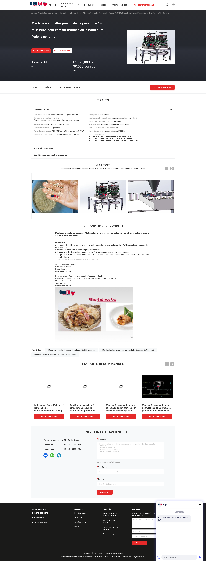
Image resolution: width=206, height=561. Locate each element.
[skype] (59, 455)
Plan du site (86, 553)
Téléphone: (102, 479)
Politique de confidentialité (114, 553)
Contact (77, 527)
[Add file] (158, 557)
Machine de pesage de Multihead (110, 521)
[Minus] (200, 504)
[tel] (65, 455)
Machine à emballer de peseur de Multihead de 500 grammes (71, 350)
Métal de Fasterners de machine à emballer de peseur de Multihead (128, 350)
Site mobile (98, 553)
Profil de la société (80, 513)
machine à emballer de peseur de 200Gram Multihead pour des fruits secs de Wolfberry (84, 408)
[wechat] (52, 455)
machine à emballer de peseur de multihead (64, 13)
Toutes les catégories (110, 534)
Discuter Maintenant (41, 50)
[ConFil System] (39, 4)
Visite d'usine (78, 517)
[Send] (200, 557)
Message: (102, 439)
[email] (45, 455)
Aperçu (34, 13)
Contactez (104, 492)
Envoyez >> (139, 542)
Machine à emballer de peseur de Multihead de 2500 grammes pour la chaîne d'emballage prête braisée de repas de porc (156, 410)
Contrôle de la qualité (81, 522)
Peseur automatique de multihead (110, 528)
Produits (42, 13)
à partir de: (102, 467)
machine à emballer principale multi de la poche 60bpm (55, 355)
